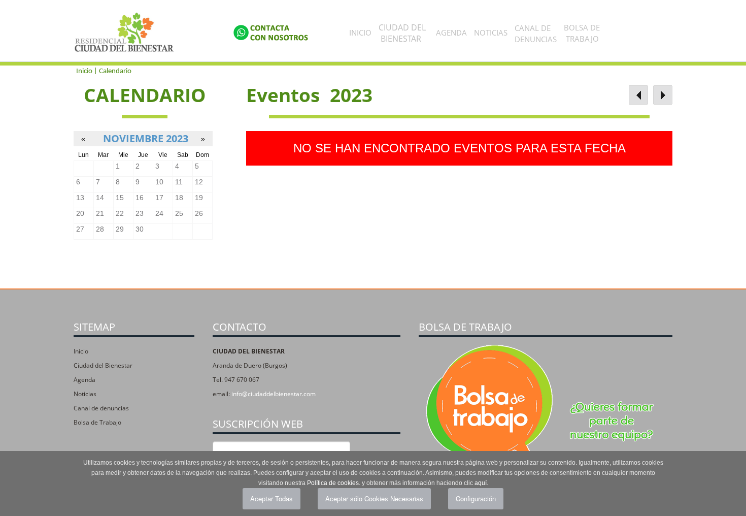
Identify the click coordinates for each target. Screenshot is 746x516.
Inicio (360, 32)
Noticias (490, 32)
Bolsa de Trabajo (97, 422)
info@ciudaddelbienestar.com (273, 394)
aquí (480, 483)
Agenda (451, 32)
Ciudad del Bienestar (103, 365)
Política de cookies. (333, 483)
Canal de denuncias (101, 408)
